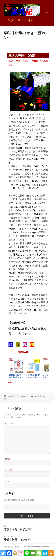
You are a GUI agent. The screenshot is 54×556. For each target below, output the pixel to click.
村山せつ (24, 333)
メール (8, 470)
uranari (26, 396)
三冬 (35, 396)
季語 (39, 396)
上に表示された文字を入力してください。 (21, 500)
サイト (7, 481)
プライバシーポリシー (12, 547)
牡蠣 (31, 55)
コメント (9, 423)
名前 (7, 459)
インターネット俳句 (19, 20)
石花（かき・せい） (18, 60)
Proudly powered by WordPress (36, 547)
